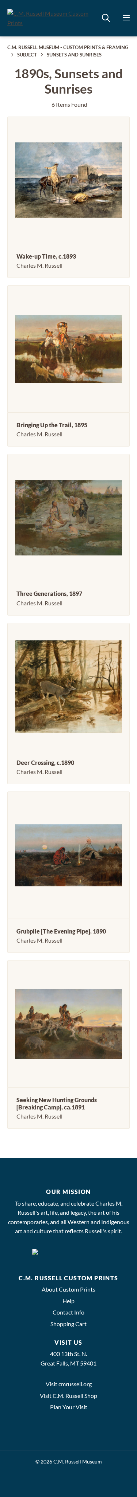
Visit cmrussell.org (69, 1383)
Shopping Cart (68, 1323)
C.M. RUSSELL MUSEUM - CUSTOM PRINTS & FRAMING (67, 47)
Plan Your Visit (68, 1406)
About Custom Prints (68, 1289)
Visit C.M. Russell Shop (68, 1395)
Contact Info (68, 1312)
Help (68, 1300)
